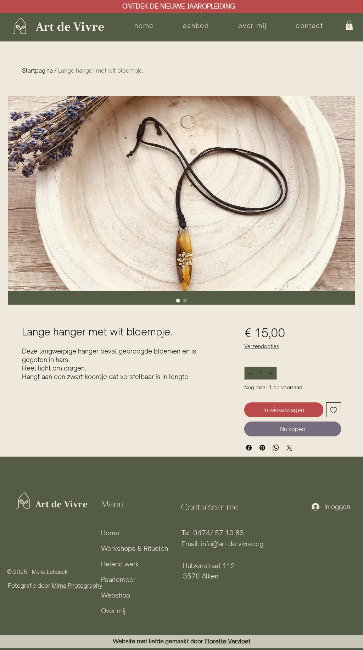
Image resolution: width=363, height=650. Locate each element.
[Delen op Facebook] (249, 447)
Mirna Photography (77, 585)
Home (110, 533)
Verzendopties (261, 346)
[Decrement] (249, 373)
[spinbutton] (260, 373)
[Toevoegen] (333, 409)
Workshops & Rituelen (134, 548)
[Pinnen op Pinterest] (262, 447)
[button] (196, 25)
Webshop (115, 595)
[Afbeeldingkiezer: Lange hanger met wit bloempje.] (178, 300)
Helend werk (120, 564)
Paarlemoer (118, 579)
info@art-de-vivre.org (232, 544)
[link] (349, 25)
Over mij (113, 611)
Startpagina (37, 70)
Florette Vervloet (228, 641)
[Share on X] (289, 447)
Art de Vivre (70, 27)
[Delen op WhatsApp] (276, 447)
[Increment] (271, 373)
